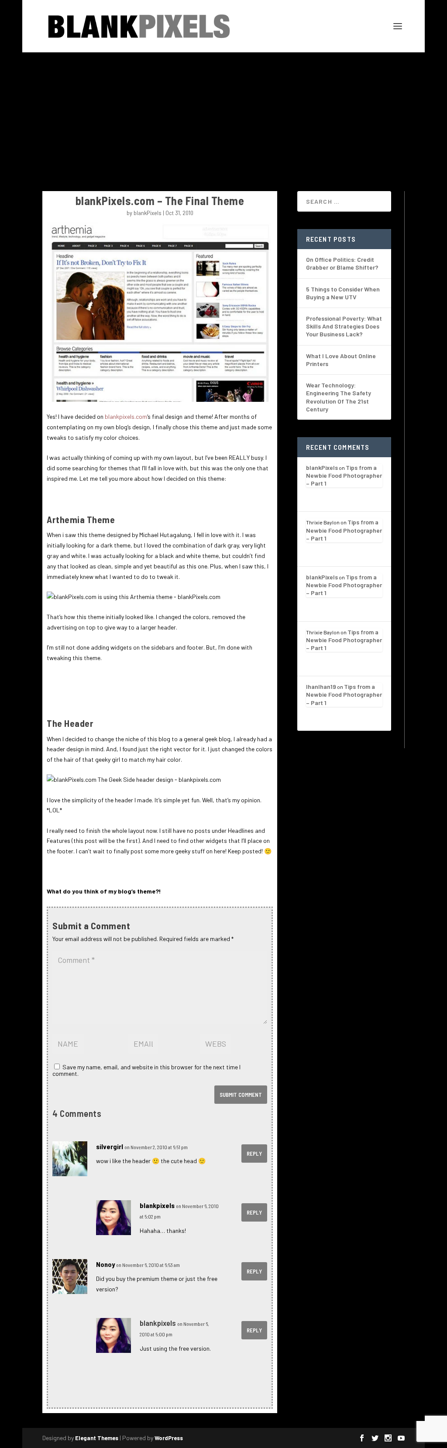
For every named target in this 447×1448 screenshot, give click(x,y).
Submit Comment (241, 1094)
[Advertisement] (223, 118)
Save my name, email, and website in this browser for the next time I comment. (146, 1070)
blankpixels (157, 1205)
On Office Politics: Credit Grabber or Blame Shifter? (342, 263)
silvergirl (109, 1146)
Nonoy (105, 1264)
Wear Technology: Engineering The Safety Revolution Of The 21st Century (338, 397)
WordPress (169, 1437)
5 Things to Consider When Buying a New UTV (343, 293)
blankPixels (148, 212)
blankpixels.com (126, 416)
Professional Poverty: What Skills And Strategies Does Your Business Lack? (344, 326)
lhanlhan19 (321, 686)
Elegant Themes (96, 1437)
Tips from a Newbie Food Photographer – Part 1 (344, 475)
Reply (254, 1153)
